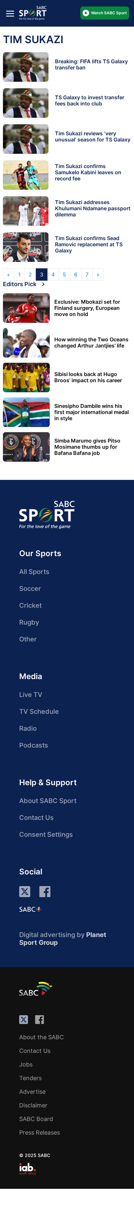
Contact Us (36, 818)
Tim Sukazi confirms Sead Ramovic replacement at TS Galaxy (89, 244)
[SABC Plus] (30, 909)
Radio (28, 728)
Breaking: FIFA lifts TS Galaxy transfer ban (91, 64)
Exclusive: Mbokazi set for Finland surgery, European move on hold (87, 308)
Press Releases (39, 1132)
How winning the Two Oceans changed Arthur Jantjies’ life (91, 342)
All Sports (34, 572)
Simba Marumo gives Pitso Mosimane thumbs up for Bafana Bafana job (87, 447)
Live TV (30, 695)
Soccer (30, 588)
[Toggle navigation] (10, 13)
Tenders (30, 1078)
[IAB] (27, 1169)
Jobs (26, 1064)
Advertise (32, 1091)
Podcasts (33, 745)
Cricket (30, 605)
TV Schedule (39, 711)
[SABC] (36, 988)
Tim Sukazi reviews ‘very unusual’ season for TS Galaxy (92, 136)
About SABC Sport (47, 801)
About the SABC (41, 1037)
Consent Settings (46, 834)
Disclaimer (33, 1105)
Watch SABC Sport (109, 12)
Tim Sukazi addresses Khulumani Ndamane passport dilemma (92, 208)
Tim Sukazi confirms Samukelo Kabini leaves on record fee (88, 172)
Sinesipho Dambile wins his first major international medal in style (91, 412)
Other (28, 639)
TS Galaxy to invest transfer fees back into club (89, 100)
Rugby (29, 622)
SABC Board (36, 1118)
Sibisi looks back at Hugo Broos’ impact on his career (88, 377)
